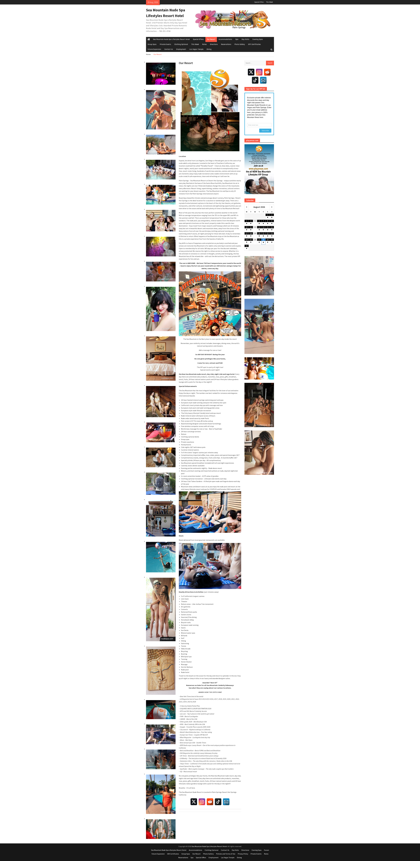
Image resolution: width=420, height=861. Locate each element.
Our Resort (211, 39)
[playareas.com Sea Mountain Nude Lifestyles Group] (259, 169)
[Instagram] (201, 801)
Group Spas (152, 44)
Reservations (226, 44)
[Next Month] (272, 207)
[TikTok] (218, 801)
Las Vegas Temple (196, 49)
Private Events (165, 44)
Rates (204, 44)
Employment (181, 49)
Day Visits (245, 39)
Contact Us (168, 49)
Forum (266, 850)
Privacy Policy (243, 854)
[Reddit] (210, 801)
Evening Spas (258, 39)
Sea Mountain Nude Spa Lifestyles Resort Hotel (171, 39)
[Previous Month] (247, 207)
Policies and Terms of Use (225, 854)
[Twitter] (193, 801)
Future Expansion (154, 49)
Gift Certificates (254, 44)
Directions (214, 44)
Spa (236, 39)
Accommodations (225, 39)
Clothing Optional (181, 44)
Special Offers (259, 2)
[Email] (226, 801)
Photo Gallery (239, 44)
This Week (269, 2)
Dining (209, 49)
